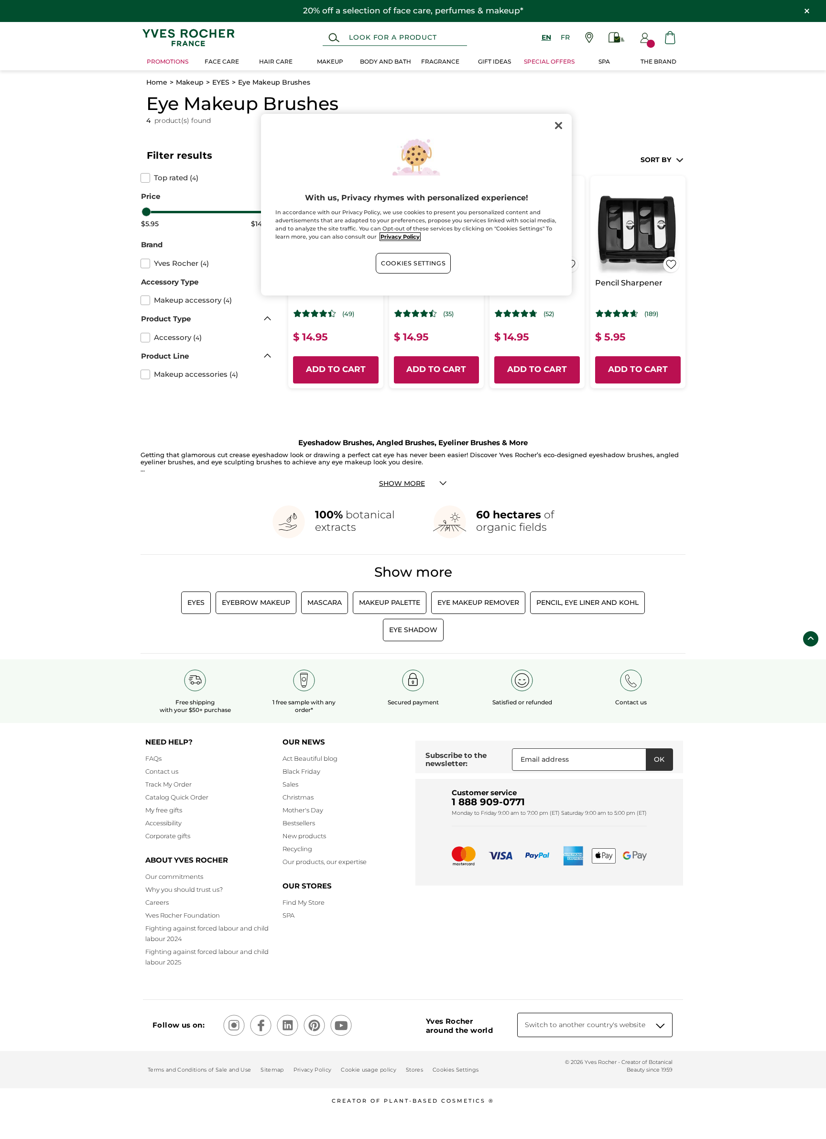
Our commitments (174, 876)
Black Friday (301, 771)
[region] (416, 205)
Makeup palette (389, 602)
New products (304, 836)
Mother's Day (303, 810)
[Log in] (645, 38)
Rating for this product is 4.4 (315, 313)
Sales (290, 784)
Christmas (298, 797)
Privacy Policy (312, 1069)
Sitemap (272, 1069)
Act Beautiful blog (310, 758)
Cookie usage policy (368, 1069)
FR (565, 37)
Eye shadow (413, 629)
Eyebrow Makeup (256, 602)
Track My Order (168, 784)
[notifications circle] (651, 44)
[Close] (558, 125)
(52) (548, 314)
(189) (651, 314)
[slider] (146, 212)
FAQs (153, 758)
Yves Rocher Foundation (182, 915)
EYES (220, 82)
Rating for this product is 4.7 (516, 313)
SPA (288, 915)
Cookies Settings (413, 263)
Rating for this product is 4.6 (617, 313)
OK (659, 759)
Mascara (324, 602)
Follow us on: (178, 1024)
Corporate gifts (167, 836)
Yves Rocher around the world (459, 1026)
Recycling (297, 849)
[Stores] (589, 37)
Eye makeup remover (478, 602)
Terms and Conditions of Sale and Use (199, 1069)
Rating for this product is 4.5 (415, 313)
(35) (448, 314)
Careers (157, 902)
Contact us (161, 771)
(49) (348, 314)
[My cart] (670, 37)
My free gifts (163, 810)
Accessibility (163, 823)
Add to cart (336, 369)
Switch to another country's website (585, 1024)
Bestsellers (299, 823)
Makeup (190, 82)
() (176, 178)
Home (156, 82)
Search (333, 38)
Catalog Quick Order (176, 797)
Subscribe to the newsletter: (456, 759)
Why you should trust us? (184, 889)
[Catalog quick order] (617, 37)
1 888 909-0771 (488, 802)
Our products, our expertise (325, 861)
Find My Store (304, 902)
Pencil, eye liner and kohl (587, 602)
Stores (414, 1069)
